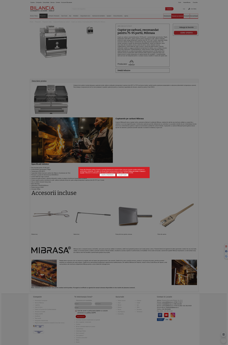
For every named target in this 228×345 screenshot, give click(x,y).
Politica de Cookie (133, 171)
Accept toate (123, 175)
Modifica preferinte (107, 175)
